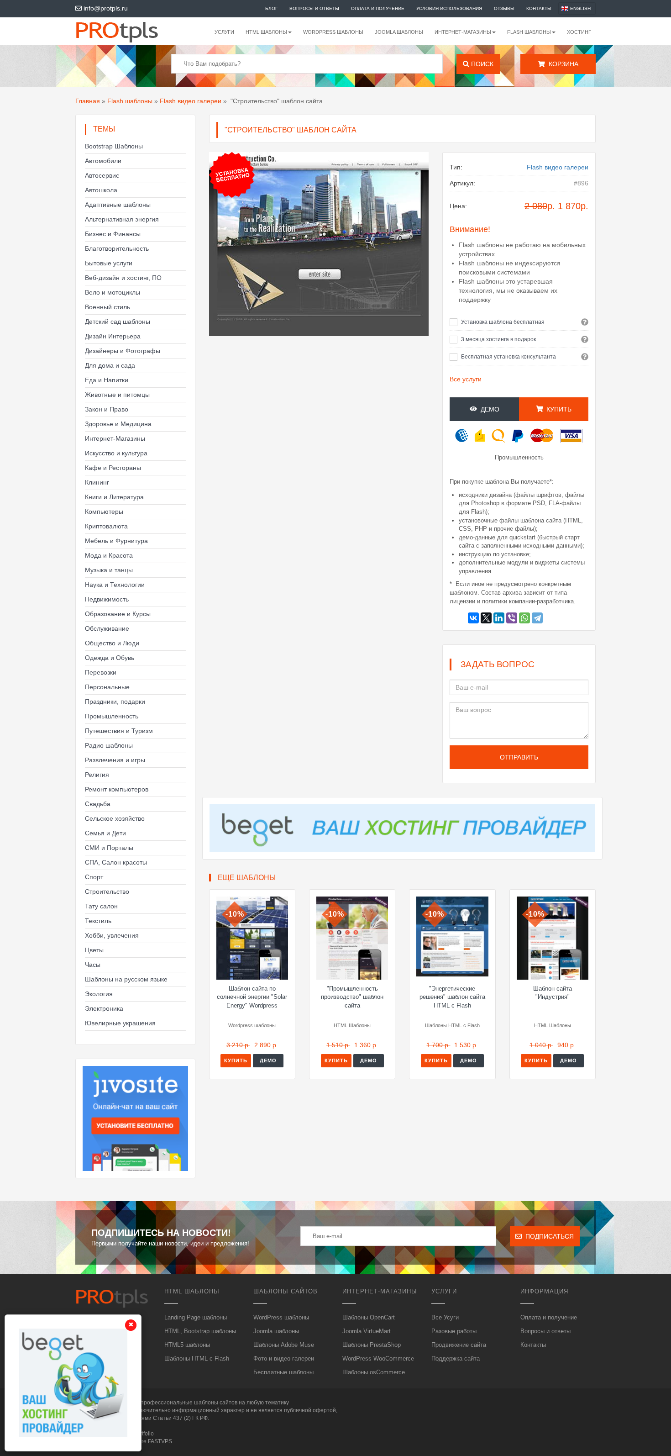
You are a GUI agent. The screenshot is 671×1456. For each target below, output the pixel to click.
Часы (92, 964)
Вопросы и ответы (314, 8)
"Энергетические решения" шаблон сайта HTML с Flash (452, 997)
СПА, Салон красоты (116, 862)
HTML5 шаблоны (187, 1344)
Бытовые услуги (108, 263)
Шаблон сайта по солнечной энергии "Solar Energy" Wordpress (252, 997)
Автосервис (102, 175)
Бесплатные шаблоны (283, 1372)
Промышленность (111, 716)
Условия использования (449, 8)
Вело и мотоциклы (112, 292)
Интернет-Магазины (115, 438)
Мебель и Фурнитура (116, 540)
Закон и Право (106, 409)
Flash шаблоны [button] (529, 32)
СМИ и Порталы (109, 847)
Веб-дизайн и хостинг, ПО (123, 277)
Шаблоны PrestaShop (371, 1344)
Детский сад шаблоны (117, 321)
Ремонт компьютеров (116, 789)
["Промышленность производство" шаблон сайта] (352, 938)
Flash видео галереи (190, 101)
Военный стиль (107, 307)
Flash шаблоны (129, 101)
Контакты (538, 8)
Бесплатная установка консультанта (508, 356)
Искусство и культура (116, 453)
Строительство (107, 891)
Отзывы (504, 8)
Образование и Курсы (118, 613)
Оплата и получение (377, 8)
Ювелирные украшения (120, 1023)
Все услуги (466, 379)
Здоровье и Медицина (118, 423)
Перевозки (100, 672)
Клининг (97, 482)
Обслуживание (107, 628)
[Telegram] (537, 617)
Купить (235, 1060)
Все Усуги (445, 1317)
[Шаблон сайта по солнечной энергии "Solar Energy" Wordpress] (252, 938)
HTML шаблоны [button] (266, 32)
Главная (87, 101)
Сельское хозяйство (115, 818)
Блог (271, 8)
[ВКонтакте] (473, 617)
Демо (488, 409)
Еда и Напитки (106, 380)
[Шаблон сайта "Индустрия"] (552, 938)
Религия (97, 774)
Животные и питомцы (117, 394)
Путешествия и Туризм (119, 730)
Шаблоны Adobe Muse (283, 1344)
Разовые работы (454, 1331)
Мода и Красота (109, 555)
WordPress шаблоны (333, 32)
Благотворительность (117, 248)
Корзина (561, 64)
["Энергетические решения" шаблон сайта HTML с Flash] (452, 936)
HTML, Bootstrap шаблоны (200, 1331)
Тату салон (101, 906)
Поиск (481, 64)
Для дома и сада (110, 365)
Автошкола (101, 190)
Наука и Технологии (115, 584)
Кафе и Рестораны (113, 467)
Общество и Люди (112, 643)
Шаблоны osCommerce (373, 1372)
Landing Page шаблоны (195, 1317)
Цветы (94, 950)
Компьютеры (104, 511)
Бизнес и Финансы (113, 233)
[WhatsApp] (524, 617)
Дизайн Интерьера (113, 336)
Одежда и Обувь (109, 657)
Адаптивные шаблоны (118, 204)
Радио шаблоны (109, 745)
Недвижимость (107, 599)
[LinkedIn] (498, 617)
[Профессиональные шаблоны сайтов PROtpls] (129, 31)
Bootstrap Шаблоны (114, 146)
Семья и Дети (105, 833)
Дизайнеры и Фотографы (122, 350)
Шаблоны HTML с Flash (196, 1358)
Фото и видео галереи (283, 1358)
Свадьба (97, 803)
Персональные (107, 687)
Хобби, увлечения (112, 935)
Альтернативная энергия (122, 219)
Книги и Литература (114, 497)
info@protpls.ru (105, 8)
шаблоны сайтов (215, 1402)
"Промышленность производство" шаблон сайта (352, 997)
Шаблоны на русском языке (126, 979)
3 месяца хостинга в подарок (498, 339)
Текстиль (98, 920)
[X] (486, 617)
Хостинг (579, 32)
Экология (99, 993)
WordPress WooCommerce (378, 1358)
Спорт (94, 877)
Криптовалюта (106, 526)
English (580, 8)
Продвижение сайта (458, 1344)
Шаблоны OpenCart (368, 1317)
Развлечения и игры (115, 760)
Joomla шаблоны (399, 32)
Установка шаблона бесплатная (503, 322)
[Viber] (511, 617)
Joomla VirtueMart (366, 1331)
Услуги (224, 32)
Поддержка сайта (455, 1358)
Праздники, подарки (115, 701)
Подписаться (548, 1236)
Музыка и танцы (109, 570)
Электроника (104, 1008)
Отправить (519, 757)
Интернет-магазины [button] (463, 32)
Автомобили (103, 160)
